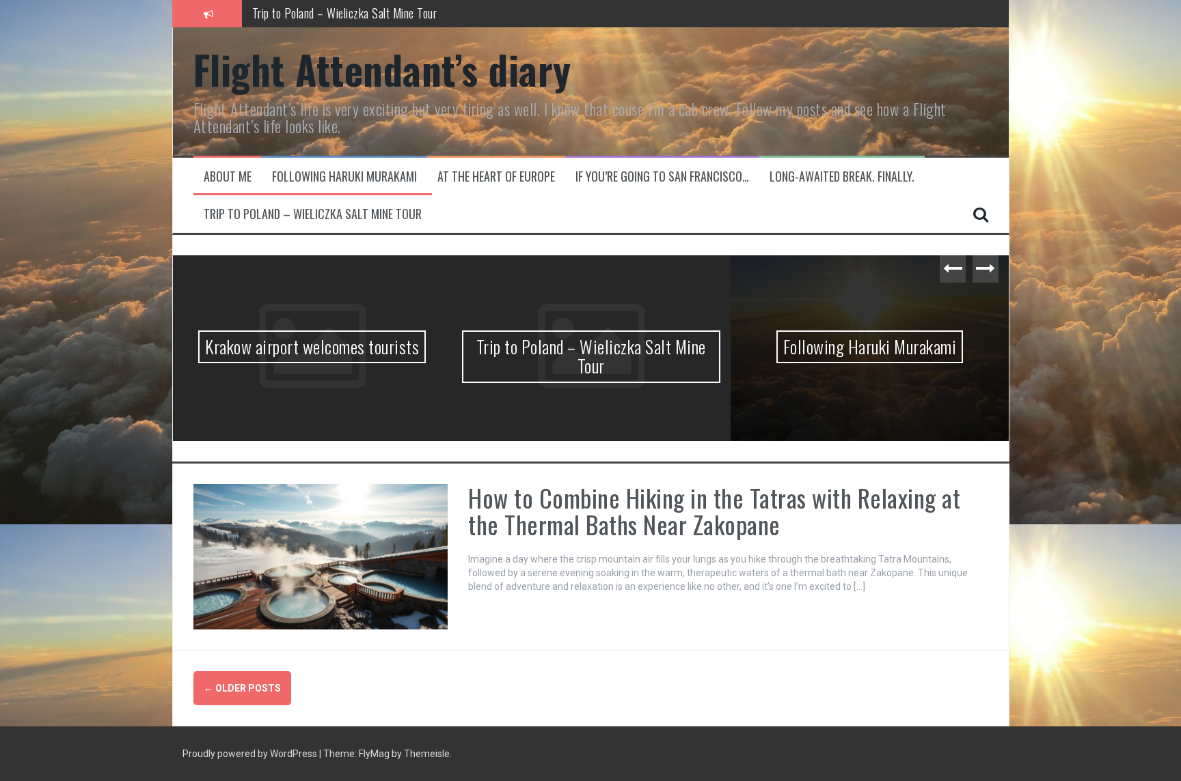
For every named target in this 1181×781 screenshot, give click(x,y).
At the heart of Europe (496, 176)
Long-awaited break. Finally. (842, 176)
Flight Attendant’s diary (382, 69)
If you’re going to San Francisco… (662, 176)
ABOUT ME (228, 176)
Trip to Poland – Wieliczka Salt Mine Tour (313, 214)
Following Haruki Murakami (312, 19)
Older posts (242, 688)
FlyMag (374, 753)
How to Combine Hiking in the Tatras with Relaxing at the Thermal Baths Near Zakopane (714, 511)
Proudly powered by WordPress (250, 753)
